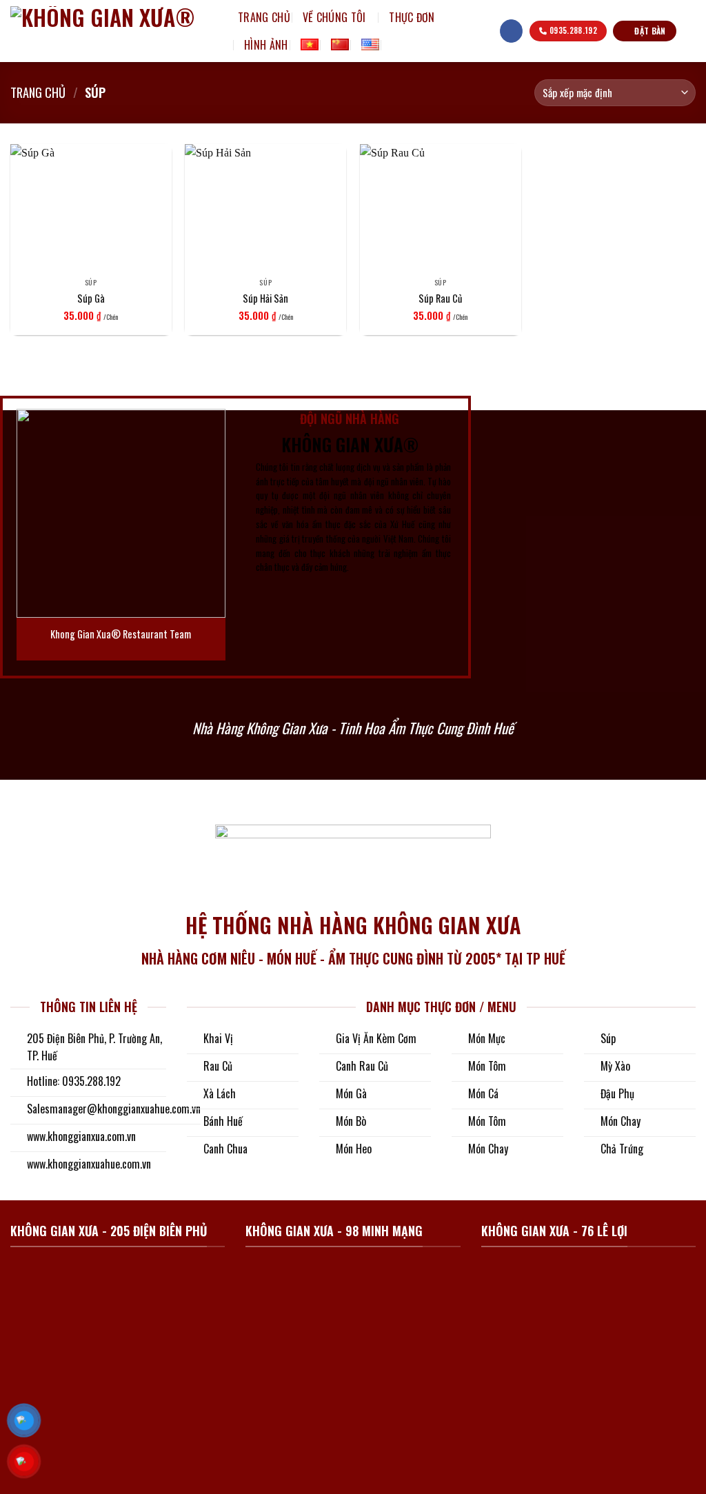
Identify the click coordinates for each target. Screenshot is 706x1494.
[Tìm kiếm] (397, 44)
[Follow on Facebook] (511, 31)
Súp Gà (91, 298)
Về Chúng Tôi (334, 17)
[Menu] (482, 31)
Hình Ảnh (266, 45)
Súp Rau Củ (440, 298)
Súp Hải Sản (265, 298)
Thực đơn (412, 17)
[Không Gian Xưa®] (113, 31)
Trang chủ (264, 17)
